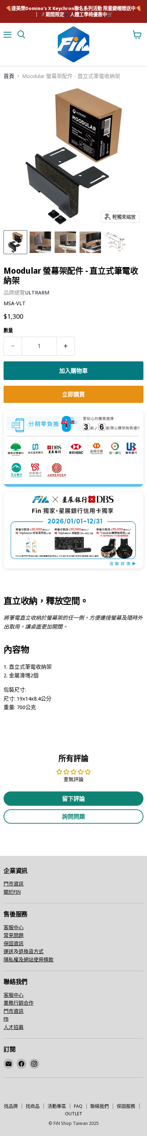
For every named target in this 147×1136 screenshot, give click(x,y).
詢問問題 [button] (73, 816)
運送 (9, 951)
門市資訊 (14, 883)
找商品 (33, 1106)
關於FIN (12, 891)
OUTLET (73, 1113)
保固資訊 (14, 943)
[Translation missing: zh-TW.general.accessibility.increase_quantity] (66, 346)
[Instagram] (34, 1064)
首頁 (9, 76)
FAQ (78, 1106)
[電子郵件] (9, 1064)
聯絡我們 (99, 1106)
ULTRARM (37, 292)
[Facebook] (21, 1064)
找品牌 (11, 1106)
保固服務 (126, 1106)
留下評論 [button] (73, 799)
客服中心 (14, 927)
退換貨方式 (31, 951)
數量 (8, 330)
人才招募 (14, 1027)
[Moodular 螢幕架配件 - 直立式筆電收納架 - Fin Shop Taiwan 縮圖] (15, 242)
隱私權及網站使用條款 (29, 959)
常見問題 (14, 935)
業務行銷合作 (19, 1002)
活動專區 (56, 1106)
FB (6, 1018)
